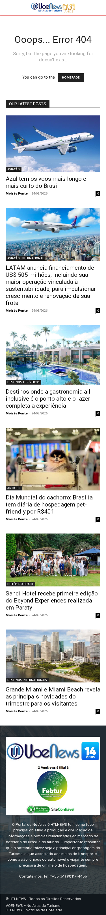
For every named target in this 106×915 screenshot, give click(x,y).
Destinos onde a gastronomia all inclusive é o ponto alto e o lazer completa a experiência (48, 398)
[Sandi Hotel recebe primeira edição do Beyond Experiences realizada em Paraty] (53, 560)
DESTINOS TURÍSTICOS (23, 382)
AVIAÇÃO (13, 169)
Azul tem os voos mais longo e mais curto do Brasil (46, 182)
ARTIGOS (13, 488)
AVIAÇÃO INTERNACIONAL (25, 258)
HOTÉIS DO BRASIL (20, 584)
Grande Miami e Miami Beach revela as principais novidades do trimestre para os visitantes (53, 696)
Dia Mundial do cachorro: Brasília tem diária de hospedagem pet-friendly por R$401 (49, 504)
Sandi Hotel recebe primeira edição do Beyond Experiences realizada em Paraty (52, 600)
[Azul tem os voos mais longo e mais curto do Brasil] (53, 143)
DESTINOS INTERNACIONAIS (27, 680)
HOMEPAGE (71, 77)
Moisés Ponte (17, 193)
